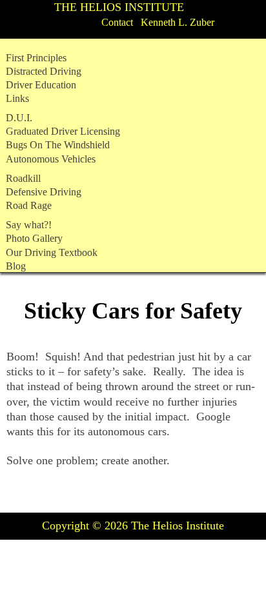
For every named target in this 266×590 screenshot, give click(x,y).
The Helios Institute (119, 7)
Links (17, 98)
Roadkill (23, 178)
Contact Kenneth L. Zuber (157, 22)
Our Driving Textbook (51, 253)
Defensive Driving (43, 192)
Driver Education (41, 85)
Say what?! (29, 225)
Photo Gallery (34, 238)
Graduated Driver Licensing (63, 131)
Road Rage (29, 205)
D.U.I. (19, 118)
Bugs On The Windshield (58, 145)
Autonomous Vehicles (51, 159)
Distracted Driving (43, 71)
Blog (16, 266)
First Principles (36, 58)
